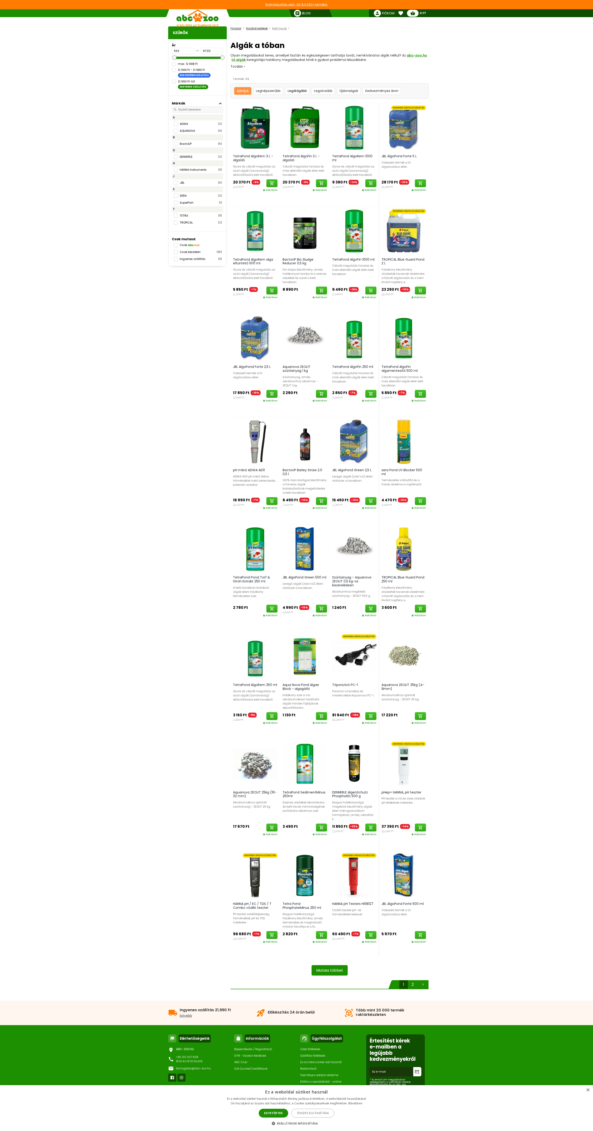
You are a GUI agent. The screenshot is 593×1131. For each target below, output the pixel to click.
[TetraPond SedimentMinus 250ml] (304, 763)
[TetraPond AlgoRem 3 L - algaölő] (255, 127)
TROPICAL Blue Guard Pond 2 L (403, 261)
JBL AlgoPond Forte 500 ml (403, 903)
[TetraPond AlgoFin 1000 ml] (354, 231)
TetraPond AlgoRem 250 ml (255, 684)
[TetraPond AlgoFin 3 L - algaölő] (304, 127)
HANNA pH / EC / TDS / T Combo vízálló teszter (252, 905)
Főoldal (235, 28)
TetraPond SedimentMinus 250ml (304, 794)
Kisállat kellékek (257, 28)
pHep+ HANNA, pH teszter (401, 792)
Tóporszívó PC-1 (345, 684)
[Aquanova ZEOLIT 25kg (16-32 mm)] (255, 763)
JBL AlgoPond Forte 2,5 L (252, 366)
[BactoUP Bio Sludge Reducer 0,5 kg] (304, 231)
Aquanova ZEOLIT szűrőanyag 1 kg (296, 368)
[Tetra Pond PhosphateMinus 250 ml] (304, 875)
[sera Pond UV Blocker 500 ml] (403, 441)
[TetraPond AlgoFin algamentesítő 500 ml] (403, 338)
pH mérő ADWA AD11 (249, 470)
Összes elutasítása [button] (313, 1113)
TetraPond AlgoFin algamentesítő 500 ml (400, 368)
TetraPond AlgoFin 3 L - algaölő (301, 158)
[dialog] (296, 1108)
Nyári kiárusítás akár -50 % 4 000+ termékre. (296, 4)
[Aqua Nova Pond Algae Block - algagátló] (304, 656)
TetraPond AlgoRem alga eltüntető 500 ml (253, 261)
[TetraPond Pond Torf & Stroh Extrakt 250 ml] (255, 548)
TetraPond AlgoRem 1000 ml (352, 158)
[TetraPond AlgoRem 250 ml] (255, 656)
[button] (296, 1123)
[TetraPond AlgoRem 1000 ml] (354, 127)
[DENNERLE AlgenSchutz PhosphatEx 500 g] (354, 763)
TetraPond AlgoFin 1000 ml (353, 259)
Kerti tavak (279, 28)
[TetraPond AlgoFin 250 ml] (354, 338)
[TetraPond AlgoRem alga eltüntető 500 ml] (255, 231)
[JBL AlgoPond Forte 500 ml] (403, 875)
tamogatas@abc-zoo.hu (193, 1068)
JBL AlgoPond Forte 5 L (399, 156)
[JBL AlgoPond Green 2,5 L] (354, 441)
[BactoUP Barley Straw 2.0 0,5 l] (304, 441)
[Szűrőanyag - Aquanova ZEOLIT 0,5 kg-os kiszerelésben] (354, 548)
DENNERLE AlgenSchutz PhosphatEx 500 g (350, 794)
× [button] (588, 1090)
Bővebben (355, 1103)
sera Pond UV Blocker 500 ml (402, 472)
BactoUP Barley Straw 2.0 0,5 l (302, 472)
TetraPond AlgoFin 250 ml (352, 366)
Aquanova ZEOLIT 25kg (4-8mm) (403, 686)
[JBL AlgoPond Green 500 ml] (304, 548)
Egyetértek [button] (273, 1113)
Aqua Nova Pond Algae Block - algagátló (301, 686)
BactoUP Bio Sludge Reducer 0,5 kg (298, 261)
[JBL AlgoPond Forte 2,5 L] (255, 338)
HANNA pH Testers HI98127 (352, 903)
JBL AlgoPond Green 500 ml (304, 577)
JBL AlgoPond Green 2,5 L (352, 470)
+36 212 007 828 (187, 1057)
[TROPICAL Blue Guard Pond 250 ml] (403, 548)
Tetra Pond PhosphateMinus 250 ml (302, 905)
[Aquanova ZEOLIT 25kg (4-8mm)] (403, 656)
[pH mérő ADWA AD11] (255, 441)
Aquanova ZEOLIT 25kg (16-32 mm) (255, 794)
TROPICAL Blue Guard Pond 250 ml (403, 579)
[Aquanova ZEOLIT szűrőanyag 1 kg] (304, 338)
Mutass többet (329, 970)
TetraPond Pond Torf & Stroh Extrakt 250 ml (251, 579)
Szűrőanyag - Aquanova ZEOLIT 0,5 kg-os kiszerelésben (351, 581)
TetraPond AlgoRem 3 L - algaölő (253, 158)
